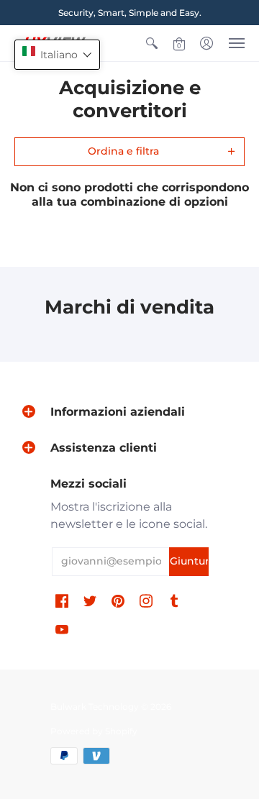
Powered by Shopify (93, 731)
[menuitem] (151, 43)
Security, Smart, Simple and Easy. (129, 12)
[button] (151, 43)
